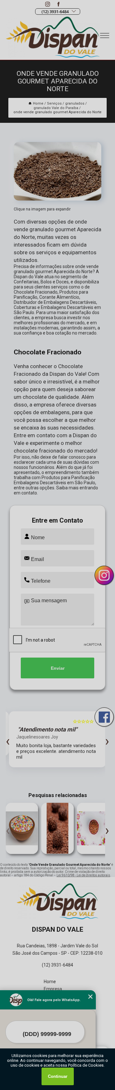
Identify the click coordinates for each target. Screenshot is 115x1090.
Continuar (57, 1076)
